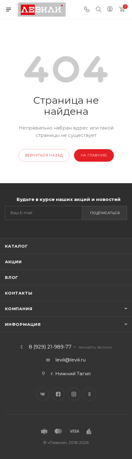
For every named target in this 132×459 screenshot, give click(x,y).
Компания (18, 308)
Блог (11, 277)
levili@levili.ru (70, 360)
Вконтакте (42, 394)
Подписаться (105, 213)
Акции (13, 261)
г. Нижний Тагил (71, 373)
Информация (23, 324)
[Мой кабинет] (110, 10)
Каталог (16, 246)
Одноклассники (89, 394)
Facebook (58, 394)
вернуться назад (44, 155)
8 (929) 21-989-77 (50, 347)
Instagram (73, 394)
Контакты (18, 293)
